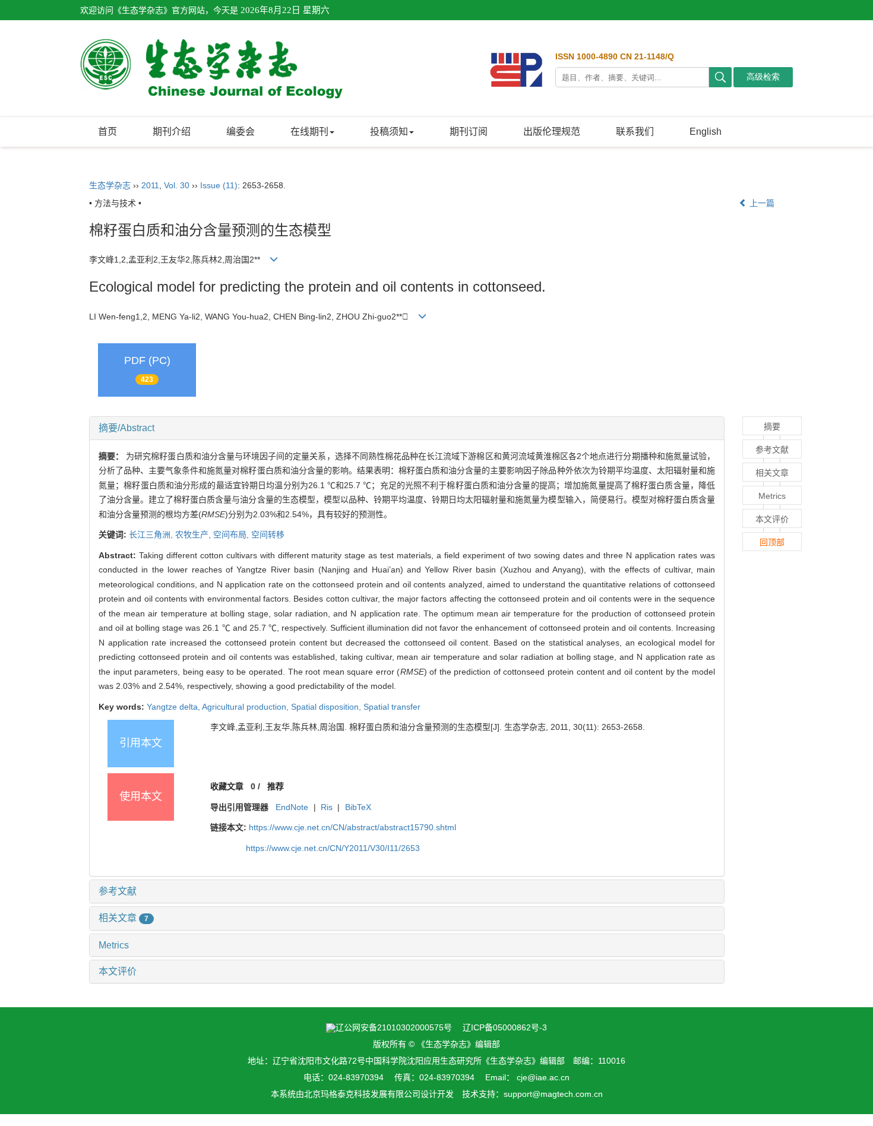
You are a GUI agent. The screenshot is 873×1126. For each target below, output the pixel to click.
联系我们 (635, 131)
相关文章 (123, 918)
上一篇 (760, 203)
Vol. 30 (176, 185)
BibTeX (358, 807)
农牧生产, (194, 534)
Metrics (114, 945)
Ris (327, 807)
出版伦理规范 (551, 131)
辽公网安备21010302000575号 (394, 1027)
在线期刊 (309, 131)
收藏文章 (226, 786)
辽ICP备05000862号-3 (505, 1027)
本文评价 (118, 971)
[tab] (407, 428)
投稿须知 (389, 131)
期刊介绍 (172, 131)
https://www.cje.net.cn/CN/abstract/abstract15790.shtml (352, 827)
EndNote (292, 807)
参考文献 (118, 891)
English (705, 131)
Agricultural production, (246, 706)
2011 (150, 185)
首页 (107, 131)
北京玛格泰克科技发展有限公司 (362, 1094)
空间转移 (267, 534)
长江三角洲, (152, 534)
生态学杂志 (110, 185)
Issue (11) (219, 185)
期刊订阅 (469, 131)
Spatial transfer (391, 706)
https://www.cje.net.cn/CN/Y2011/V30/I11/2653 (333, 848)
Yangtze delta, (174, 706)
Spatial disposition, (327, 706)
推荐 (275, 786)
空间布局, (232, 534)
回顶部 (772, 542)
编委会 (240, 131)
